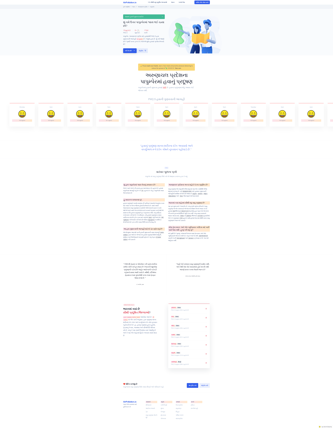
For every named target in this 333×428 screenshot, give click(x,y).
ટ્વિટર (193, 405)
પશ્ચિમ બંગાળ (179, 415)
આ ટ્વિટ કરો (192, 385)
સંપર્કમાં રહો (194, 408)
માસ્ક (150, 217)
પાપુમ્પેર (195, 193)
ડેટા (147, 412)
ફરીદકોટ (189, 216)
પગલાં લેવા (182, 2)
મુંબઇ (162, 408)
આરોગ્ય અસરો (150, 408)
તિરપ (181, 196)
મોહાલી (173, 352)
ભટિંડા (172, 325)
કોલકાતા (163, 418)
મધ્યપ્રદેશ (179, 418)
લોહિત (205, 193)
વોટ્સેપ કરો (204, 385)
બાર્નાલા (173, 334)
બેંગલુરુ (163, 412)
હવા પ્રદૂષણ (126, 6)
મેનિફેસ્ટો (148, 405)
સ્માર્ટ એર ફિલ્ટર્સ (203, 236)
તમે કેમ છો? (128, 51)
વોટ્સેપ (141, 51)
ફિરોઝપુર (173, 343)
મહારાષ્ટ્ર (178, 408)
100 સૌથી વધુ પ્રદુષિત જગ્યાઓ (157, 2)
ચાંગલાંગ (200, 193)
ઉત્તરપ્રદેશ (179, 405)
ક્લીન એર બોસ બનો (202, 2)
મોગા (172, 316)
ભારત (172, 2)
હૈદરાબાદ (163, 415)
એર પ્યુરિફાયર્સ (181, 238)
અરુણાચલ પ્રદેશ (142, 7)
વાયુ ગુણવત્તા (151, 220)
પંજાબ (182, 216)
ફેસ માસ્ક (191, 238)
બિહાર (178, 412)
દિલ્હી (179, 362)
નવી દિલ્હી (174, 362)
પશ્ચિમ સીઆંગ (172, 196)
